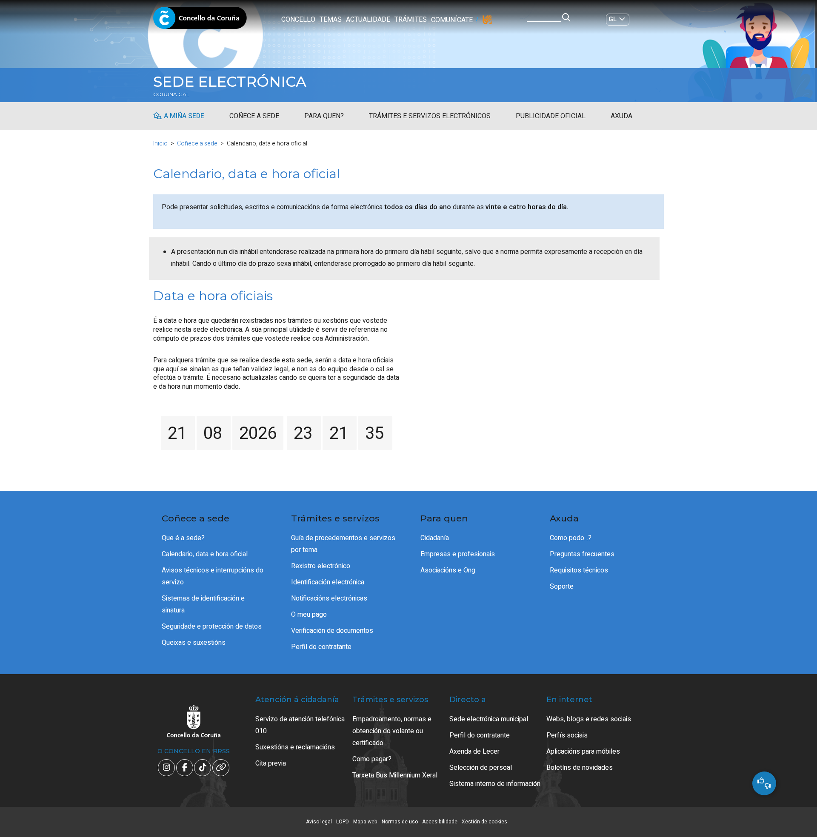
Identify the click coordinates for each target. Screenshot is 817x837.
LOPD (342, 822)
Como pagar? (371, 759)
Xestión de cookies (484, 822)
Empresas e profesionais (457, 554)
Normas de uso (400, 822)
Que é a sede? (183, 538)
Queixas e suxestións (194, 643)
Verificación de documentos (332, 631)
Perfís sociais (567, 735)
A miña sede (184, 116)
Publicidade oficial (551, 116)
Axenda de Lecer (474, 751)
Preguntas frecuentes (582, 554)
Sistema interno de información (494, 784)
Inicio (160, 143)
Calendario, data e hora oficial (205, 554)
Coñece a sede (254, 116)
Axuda (621, 116)
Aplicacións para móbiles (583, 751)
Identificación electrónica (327, 582)
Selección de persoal (480, 768)
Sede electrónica (229, 82)
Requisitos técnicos (579, 570)
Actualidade (368, 19)
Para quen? (324, 116)
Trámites (410, 19)
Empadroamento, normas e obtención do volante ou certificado (391, 731)
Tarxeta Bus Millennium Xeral (394, 775)
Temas (331, 19)
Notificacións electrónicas (329, 598)
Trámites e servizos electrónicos (430, 116)
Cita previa (270, 763)
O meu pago (309, 614)
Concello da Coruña (200, 20)
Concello (298, 19)
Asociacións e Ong (447, 570)
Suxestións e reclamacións (295, 747)
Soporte (562, 586)
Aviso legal (319, 822)
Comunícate (452, 20)
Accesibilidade (439, 822)
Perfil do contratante (321, 647)
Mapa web (365, 822)
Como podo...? (570, 538)
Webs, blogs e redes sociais (588, 719)
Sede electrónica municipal (488, 719)
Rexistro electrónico (320, 566)
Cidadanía (434, 538)
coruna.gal (171, 94)
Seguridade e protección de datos (212, 626)
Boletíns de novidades (579, 768)
